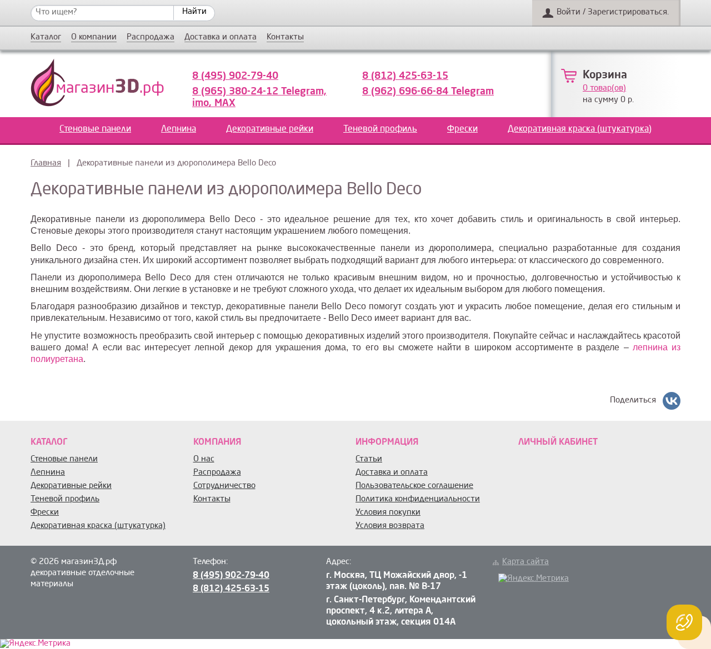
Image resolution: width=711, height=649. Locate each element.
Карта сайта (525, 562)
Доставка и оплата (220, 38)
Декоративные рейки (269, 129)
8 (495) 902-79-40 (235, 76)
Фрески (462, 129)
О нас (203, 459)
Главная (46, 163)
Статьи (369, 459)
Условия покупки (388, 513)
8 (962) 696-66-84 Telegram (428, 92)
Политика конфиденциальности (418, 499)
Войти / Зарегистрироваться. (613, 12)
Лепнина (178, 129)
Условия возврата (390, 526)
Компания (217, 442)
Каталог (46, 38)
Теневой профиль (380, 129)
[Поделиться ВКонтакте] (671, 401)
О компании (94, 38)
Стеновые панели (95, 129)
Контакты (285, 38)
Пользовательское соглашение (414, 486)
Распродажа (150, 38)
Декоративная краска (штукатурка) (580, 129)
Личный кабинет (558, 442)
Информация (387, 442)
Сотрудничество (224, 486)
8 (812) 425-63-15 (405, 76)
